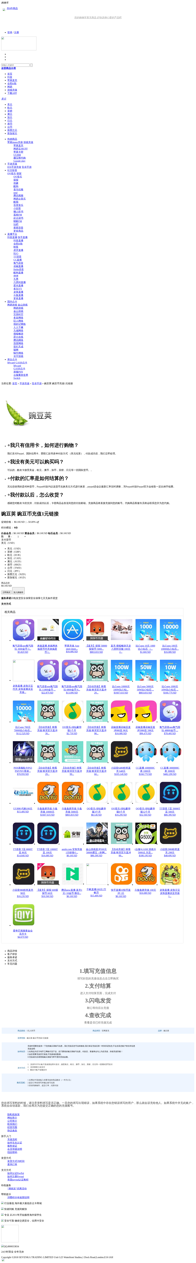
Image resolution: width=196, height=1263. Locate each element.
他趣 (15, 183)
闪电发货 (16, 598)
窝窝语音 (18, 227)
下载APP (12, 93)
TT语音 (17, 256)
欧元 (9, 107)
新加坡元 (12, 133)
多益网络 (18, 317)
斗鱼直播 (18, 295)
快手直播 (23, 237)
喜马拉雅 (18, 189)
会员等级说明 (14, 1149)
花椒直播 (18, 266)
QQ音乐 (11, 173)
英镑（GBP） (14, 551)
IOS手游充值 (14, 167)
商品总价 (5, 583)
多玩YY (17, 288)
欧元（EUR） (14, 555)
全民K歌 (12, 83)
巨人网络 (18, 321)
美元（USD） (14, 548)
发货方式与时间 (15, 1161)
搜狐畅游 (18, 333)
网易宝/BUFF (20, 148)
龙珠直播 (18, 292)
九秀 (15, 279)
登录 (9, 32)
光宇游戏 (18, 356)
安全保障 (26, 598)
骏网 (15, 349)
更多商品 (18, 231)
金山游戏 (23, 304)
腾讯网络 (18, 340)
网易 (9, 86)
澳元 (9, 114)
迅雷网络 (18, 343)
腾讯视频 (18, 195)
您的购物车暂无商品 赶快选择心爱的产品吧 (98, 17)
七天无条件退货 (49, 598)
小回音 (17, 208)
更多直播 (18, 298)
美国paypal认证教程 (17, 1179)
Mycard (11, 362)
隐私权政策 (13, 1114)
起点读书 (18, 218)
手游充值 (12, 164)
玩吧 (15, 224)
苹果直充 (12, 80)
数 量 (5, 536)
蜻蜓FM (17, 221)
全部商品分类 (8, 68)
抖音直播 (12, 237)
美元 (9, 104)
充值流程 (12, 1139)
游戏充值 (12, 90)
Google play (19, 161)
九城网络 (18, 330)
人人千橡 (18, 327)
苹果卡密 (18, 152)
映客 (15, 247)
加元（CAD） (15, 558)
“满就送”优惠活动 (17, 1188)
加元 (9, 117)
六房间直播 (19, 282)
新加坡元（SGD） (17, 577)
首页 (9, 74)
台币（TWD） (15, 568)
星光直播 (18, 285)
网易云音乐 (19, 198)
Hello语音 (18, 269)
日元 (9, 120)
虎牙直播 (18, 250)
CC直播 (17, 259)
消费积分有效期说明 (18, 1197)
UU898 (17, 155)
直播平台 (12, 234)
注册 (16, 32)
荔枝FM (17, 214)
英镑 (9, 111)
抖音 (9, 77)
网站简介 (12, 1117)
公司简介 (12, 1121)
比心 (15, 253)
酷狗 (15, 186)
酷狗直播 (18, 272)
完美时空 (18, 314)
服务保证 (12, 1146)
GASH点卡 (21, 362)
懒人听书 (18, 211)
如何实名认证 (14, 1142)
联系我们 (12, 1124)
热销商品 (12, 139)
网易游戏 (12, 304)
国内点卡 (12, 301)
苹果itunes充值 (15, 142)
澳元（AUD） (15, 561)
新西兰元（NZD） (17, 574)
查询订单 (12, 1164)
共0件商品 (12, 8)
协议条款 (12, 1130)
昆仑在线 (18, 337)
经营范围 (12, 1127)
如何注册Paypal (15, 1176)
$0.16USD (19, 522)
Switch (16, 378)
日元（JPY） (14, 571)
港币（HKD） (15, 564)
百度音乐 (18, 205)
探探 (19, 173)
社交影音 (12, 170)
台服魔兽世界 (20, 375)
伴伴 (15, 276)
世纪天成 (18, 346)
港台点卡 (12, 359)
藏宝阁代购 (19, 158)
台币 (9, 127)
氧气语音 (18, 263)
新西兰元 (12, 130)
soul (15, 192)
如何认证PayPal (15, 1173)
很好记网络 (19, 324)
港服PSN (18, 371)
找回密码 (12, 1152)
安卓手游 (27, 167)
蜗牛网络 (18, 353)
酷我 (15, 202)
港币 (9, 123)
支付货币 (6, 539)
